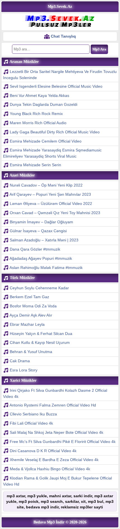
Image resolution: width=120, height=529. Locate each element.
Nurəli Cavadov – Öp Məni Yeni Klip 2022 (46, 185)
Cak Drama (20, 361)
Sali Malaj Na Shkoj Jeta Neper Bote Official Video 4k (56, 432)
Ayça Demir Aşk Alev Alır (30, 315)
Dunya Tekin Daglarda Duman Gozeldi (43, 104)
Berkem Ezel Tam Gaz (29, 297)
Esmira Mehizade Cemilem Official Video (45, 141)
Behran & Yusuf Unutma (31, 351)
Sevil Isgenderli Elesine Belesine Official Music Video (56, 86)
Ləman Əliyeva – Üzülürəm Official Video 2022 (51, 203)
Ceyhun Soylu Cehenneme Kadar (39, 288)
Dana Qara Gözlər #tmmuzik (35, 249)
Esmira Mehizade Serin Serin (35, 165)
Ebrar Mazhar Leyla (27, 324)
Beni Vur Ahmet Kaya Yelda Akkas (39, 95)
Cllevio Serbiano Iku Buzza (33, 414)
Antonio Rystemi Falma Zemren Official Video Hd (52, 405)
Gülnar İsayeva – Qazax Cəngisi (38, 231)
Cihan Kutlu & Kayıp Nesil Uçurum (40, 342)
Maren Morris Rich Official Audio (38, 123)
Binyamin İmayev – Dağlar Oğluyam (41, 222)
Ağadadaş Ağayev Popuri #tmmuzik (40, 258)
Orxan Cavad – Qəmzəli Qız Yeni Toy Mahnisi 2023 (55, 212)
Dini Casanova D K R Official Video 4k (43, 451)
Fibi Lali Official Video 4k (31, 423)
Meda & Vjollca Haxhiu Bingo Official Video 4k (50, 469)
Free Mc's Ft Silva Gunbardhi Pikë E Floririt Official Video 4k (63, 441)
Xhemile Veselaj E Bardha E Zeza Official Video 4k (54, 459)
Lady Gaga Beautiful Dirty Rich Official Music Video (55, 132)
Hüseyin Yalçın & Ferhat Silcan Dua (41, 333)
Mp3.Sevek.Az (60, 6)
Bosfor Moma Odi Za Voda (33, 306)
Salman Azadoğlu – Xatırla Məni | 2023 (44, 240)
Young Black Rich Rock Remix (36, 113)
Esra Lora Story (23, 370)
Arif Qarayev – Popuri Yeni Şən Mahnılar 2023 (50, 194)
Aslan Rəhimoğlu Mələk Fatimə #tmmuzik (46, 267)
